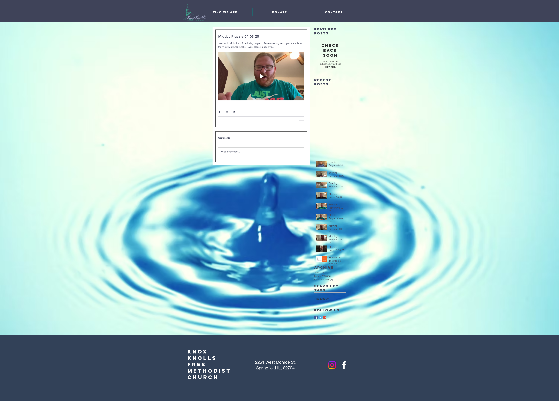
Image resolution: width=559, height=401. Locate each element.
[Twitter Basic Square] (320, 317)
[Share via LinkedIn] (233, 111)
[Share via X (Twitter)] (226, 111)
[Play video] (261, 76)
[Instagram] (332, 365)
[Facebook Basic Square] (316, 317)
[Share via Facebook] (219, 111)
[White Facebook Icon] (344, 365)
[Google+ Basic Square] (324, 317)
